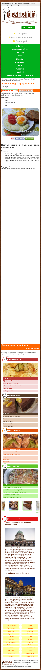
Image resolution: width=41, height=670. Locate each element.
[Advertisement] (20, 256)
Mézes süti (11, 653)
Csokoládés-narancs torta (11, 414)
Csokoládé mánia (14, 395)
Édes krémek (11, 628)
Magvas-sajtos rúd (9, 457)
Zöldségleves (11, 645)
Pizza (30, 639)
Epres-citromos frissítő (10, 452)
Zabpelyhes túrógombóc (34, 512)
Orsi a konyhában (14, 430)
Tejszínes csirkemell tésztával (12, 381)
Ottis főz (19, 46)
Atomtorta (6, 419)
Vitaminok (20, 72)
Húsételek (30, 631)
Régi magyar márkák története (20, 75)
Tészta (30, 650)
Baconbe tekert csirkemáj (11, 383)
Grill (20, 56)
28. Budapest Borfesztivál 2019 (17, 573)
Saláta (30, 645)
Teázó (19, 66)
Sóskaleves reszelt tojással (11, 494)
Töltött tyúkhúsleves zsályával (12, 490)
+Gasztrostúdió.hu (33, 662)
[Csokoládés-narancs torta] (20, 405)
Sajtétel (11, 656)
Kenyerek (30, 634)
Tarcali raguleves (8, 485)
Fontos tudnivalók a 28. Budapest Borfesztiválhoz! (18, 524)
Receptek (21, 33)
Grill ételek (11, 650)
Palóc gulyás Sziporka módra (12, 487)
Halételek (30, 628)
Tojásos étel (30, 653)
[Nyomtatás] (29, 139)
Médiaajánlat (25, 660)
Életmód (19, 59)
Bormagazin (21, 41)
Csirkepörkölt (7, 378)
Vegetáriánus (30, 656)
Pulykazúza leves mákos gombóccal (14, 492)
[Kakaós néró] (9, 506)
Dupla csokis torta (8, 424)
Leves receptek (13, 466)
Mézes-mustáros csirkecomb (12, 386)
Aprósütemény (11, 625)
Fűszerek (20, 69)
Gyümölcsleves (11, 642)
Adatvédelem (34, 660)
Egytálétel (11, 634)
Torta (11, 648)
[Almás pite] (23, 506)
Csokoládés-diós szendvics (11, 454)
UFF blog (20, 53)
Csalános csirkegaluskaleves (12, 497)
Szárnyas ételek (30, 648)
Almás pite (6, 462)
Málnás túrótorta (8, 421)
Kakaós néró (7, 459)
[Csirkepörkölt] (20, 370)
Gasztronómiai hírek (21, 37)
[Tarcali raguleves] (20, 476)
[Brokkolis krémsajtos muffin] (20, 441)
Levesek (11, 639)
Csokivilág (19, 62)
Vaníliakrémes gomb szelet (11, 416)
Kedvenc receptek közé (10, 90)
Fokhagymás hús (8, 391)
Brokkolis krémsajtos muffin (11, 449)
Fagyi (30, 625)
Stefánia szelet (7, 388)
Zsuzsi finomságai (20, 49)
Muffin (30, 636)
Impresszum (17, 660)
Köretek (11, 636)
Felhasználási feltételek (20, 662)
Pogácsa (30, 642)
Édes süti (11, 631)
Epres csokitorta (8, 426)
